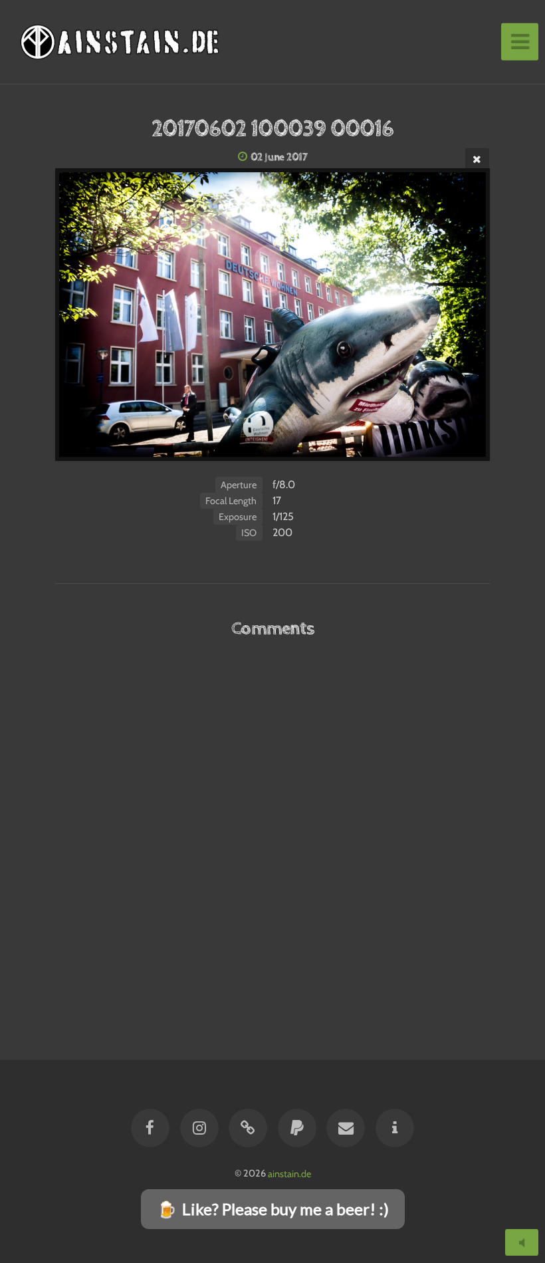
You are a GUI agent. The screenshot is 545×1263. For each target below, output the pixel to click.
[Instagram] (199, 1128)
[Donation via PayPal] (297, 1128)
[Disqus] (272, 825)
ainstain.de (289, 1173)
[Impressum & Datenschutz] (395, 1128)
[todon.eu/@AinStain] (248, 1128)
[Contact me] (345, 1128)
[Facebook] (151, 1128)
